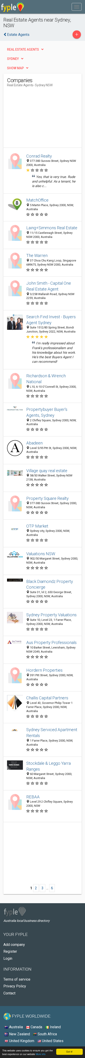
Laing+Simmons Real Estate (51, 227)
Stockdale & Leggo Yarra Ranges (48, 766)
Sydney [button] (13, 59)
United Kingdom (21, 1041)
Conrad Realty (39, 156)
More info (41, 1054)
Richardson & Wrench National (46, 378)
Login (7, 958)
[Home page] (12, 6)
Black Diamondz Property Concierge (49, 584)
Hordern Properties (44, 670)
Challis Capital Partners (47, 697)
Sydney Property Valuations (51, 614)
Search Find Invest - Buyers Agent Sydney (51, 319)
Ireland (55, 1027)
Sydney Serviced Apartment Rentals (51, 732)
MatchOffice (37, 200)
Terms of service (16, 979)
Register (10, 951)
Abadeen (34, 443)
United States (52, 1041)
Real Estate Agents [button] (23, 49)
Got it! (69, 1051)
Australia (15, 1027)
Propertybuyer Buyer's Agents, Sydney (46, 412)
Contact (9, 993)
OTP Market (37, 526)
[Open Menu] (77, 7)
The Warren (37, 255)
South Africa (47, 1034)
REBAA (33, 796)
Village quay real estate (46, 470)
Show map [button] (15, 68)
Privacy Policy (14, 986)
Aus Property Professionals (51, 642)
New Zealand (19, 1034)
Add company (14, 944)
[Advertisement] (41, 119)
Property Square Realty (47, 498)
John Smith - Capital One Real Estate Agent (48, 286)
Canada (36, 1027)
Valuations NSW (40, 553)
